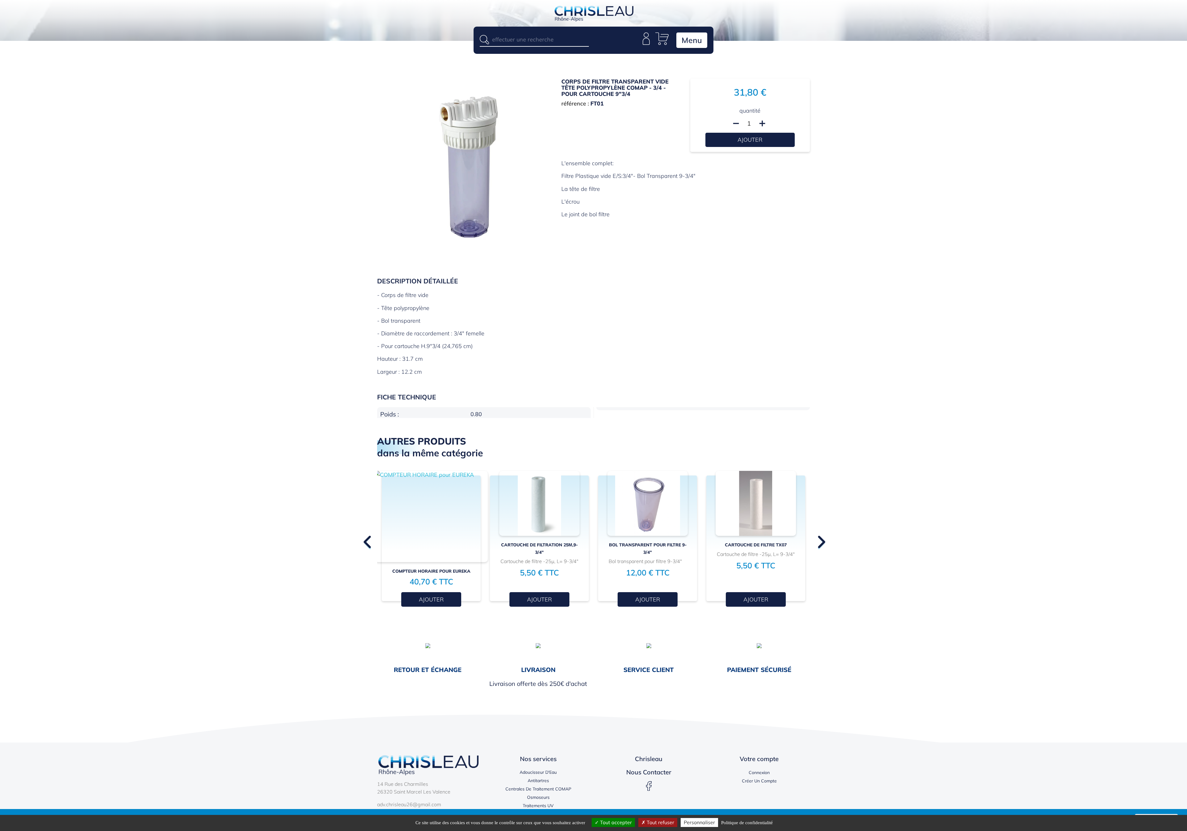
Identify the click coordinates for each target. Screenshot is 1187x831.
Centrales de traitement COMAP (538, 789)
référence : (575, 103)
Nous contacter (648, 772)
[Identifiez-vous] (646, 42)
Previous (366, 538)
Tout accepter (615, 822)
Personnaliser (699, 822)
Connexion (759, 772)
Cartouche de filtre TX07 (756, 545)
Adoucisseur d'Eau (538, 772)
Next (821, 538)
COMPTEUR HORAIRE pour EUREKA (431, 571)
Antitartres (538, 780)
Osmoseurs (538, 797)
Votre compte (759, 759)
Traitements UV (538, 805)
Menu (692, 40)
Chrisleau (648, 759)
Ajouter (750, 139)
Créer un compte (759, 781)
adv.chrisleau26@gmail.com (409, 804)
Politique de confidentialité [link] (747, 822)
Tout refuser (659, 822)
